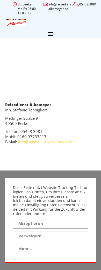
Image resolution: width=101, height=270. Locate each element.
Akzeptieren (30, 223)
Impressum (22, 152)
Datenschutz (23, 162)
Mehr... (25, 248)
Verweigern (30, 236)
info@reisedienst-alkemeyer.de (45, 141)
